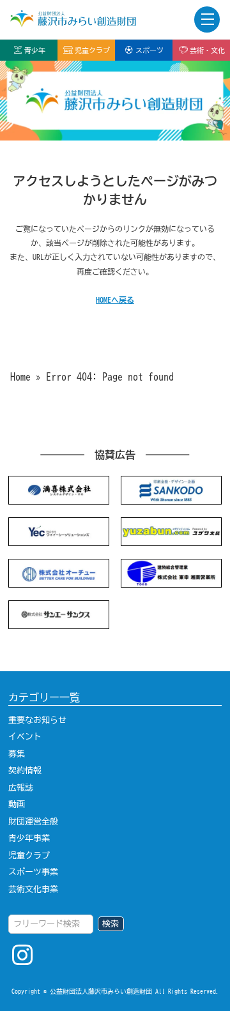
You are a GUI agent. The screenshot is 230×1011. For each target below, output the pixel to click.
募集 (16, 753)
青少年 (34, 50)
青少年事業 (29, 837)
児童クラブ (92, 50)
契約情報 (25, 770)
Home (20, 377)
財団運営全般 (33, 821)
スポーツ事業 (33, 871)
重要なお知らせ (37, 719)
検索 (110, 923)
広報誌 (20, 787)
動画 (16, 804)
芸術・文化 (207, 50)
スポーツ (149, 50)
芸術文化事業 (33, 889)
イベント (25, 736)
